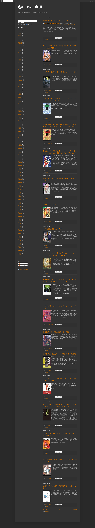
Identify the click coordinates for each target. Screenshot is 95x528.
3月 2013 (19, 107)
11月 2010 (20, 147)
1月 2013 (19, 110)
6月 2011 (19, 137)
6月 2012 (19, 120)
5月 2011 (19, 138)
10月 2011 (20, 131)
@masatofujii (30, 6)
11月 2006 (20, 215)
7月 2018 (19, 49)
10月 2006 (20, 216)
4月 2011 (19, 140)
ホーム (60, 509)
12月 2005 (20, 230)
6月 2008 (19, 188)
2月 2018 (19, 56)
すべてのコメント (23, 265)
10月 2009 (20, 165)
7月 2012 (19, 118)
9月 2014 (19, 83)
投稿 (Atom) (47, 511)
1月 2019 (19, 40)
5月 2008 (19, 189)
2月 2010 (19, 159)
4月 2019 (19, 36)
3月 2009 (19, 175)
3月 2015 (19, 74)
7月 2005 (19, 237)
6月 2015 (19, 70)
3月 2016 (19, 64)
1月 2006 (19, 229)
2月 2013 (19, 108)
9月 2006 (19, 217)
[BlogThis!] (57, 38)
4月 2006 (19, 224)
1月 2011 (19, 144)
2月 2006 (19, 227)
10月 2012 (20, 114)
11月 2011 (20, 130)
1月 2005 (19, 246)
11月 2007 (20, 198)
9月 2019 (19, 29)
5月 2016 (19, 62)
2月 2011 (19, 142)
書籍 (47, 92)
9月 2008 (19, 183)
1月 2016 (19, 67)
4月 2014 (19, 90)
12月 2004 (20, 247)
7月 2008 (19, 186)
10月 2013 (20, 97)
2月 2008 (19, 193)
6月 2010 (19, 154)
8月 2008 (19, 185)
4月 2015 (19, 73)
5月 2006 (19, 223)
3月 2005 (19, 243)
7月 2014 (19, 86)
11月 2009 (20, 164)
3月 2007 (19, 209)
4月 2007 (19, 207)
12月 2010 (20, 145)
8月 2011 (19, 134)
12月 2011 (20, 128)
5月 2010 (19, 155)
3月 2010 (19, 158)
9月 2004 (19, 251)
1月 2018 (19, 57)
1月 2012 (19, 127)
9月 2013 (19, 98)
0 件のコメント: (51, 64)
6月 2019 (19, 33)
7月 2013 (19, 101)
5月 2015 (19, 72)
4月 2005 (19, 241)
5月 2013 (19, 104)
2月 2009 (19, 176)
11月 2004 (20, 249)
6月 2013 (19, 103)
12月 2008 (20, 179)
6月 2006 (19, 222)
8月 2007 (19, 202)
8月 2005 (19, 236)
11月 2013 (20, 96)
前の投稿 (75, 509)
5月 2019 (19, 35)
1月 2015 (19, 77)
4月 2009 (19, 173)
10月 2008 (20, 182)
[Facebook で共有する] (60, 38)
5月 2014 (19, 89)
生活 (47, 39)
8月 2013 (19, 100)
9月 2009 (19, 166)
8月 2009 (19, 168)
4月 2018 (19, 53)
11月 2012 (20, 113)
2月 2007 (19, 210)
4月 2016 (19, 63)
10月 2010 (20, 148)
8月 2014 (19, 84)
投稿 (20, 263)
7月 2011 (19, 135)
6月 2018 (19, 50)
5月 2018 (19, 52)
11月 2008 (20, 181)
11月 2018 (20, 43)
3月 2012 (19, 124)
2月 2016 (19, 66)
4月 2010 (19, 156)
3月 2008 (19, 192)
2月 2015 (19, 76)
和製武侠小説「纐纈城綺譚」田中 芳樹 (56, 332)
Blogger (53, 519)
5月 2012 (19, 121)
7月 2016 (19, 59)
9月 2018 (19, 46)
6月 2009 (19, 171)
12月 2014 (20, 79)
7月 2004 (19, 254)
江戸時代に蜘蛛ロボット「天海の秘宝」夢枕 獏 (59, 354)
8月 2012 (19, 117)
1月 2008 (19, 195)
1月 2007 (19, 212)
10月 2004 (20, 250)
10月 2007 (20, 199)
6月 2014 (19, 87)
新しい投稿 (45, 509)
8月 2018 (19, 47)
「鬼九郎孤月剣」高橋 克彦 (52, 229)
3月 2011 (19, 141)
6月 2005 (19, 239)
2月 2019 (19, 39)
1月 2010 (19, 161)
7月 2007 (19, 203)
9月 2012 (19, 115)
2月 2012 (19, 125)
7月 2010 (19, 152)
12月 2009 (20, 162)
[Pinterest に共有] (61, 38)
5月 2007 (19, 206)
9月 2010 (19, 149)
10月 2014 (20, 81)
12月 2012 (20, 111)
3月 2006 (19, 226)
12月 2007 (20, 196)
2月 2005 (19, 244)
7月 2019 (19, 32)
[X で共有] (58, 38)
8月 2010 (19, 151)
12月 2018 (20, 42)
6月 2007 (19, 205)
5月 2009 (19, 172)
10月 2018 (20, 45)
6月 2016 (19, 60)
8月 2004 (19, 253)
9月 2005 (19, 234)
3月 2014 (19, 91)
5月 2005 (19, 240)
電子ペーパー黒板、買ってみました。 (56, 20)
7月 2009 (19, 169)
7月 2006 (19, 220)
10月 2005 (20, 233)
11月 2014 (20, 80)
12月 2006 (20, 213)
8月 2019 (19, 30)
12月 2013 (20, 94)
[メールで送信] (56, 38)
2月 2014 (19, 93)
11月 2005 (20, 232)
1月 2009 (19, 178)
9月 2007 (19, 200)
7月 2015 (19, 69)
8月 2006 (19, 219)
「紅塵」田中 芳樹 (49, 205)
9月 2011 (19, 132)
